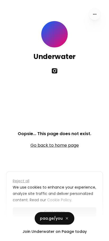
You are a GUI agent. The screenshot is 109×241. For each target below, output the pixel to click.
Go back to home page (54, 145)
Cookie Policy (59, 200)
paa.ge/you (51, 218)
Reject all (21, 181)
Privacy (8, 236)
